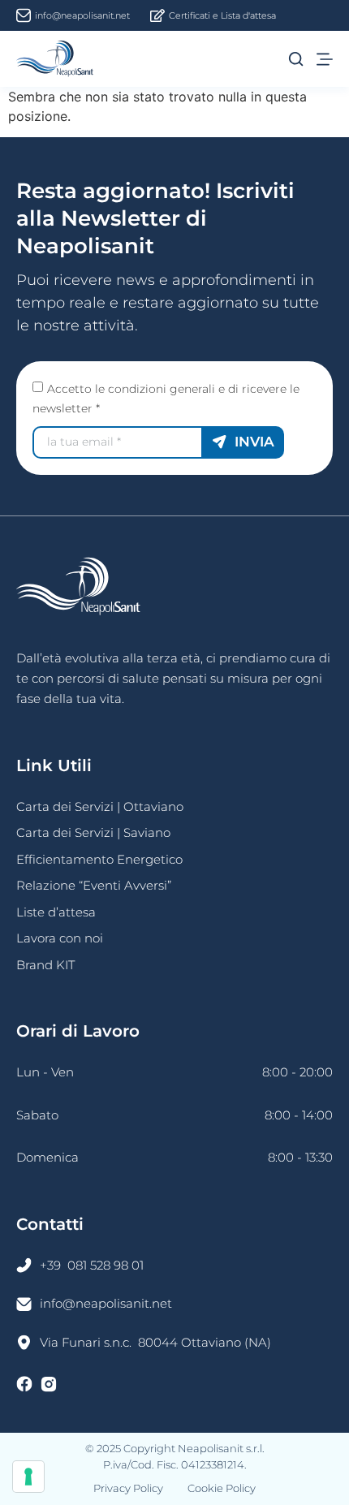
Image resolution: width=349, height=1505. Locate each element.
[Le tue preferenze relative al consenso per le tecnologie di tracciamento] (28, 1476)
